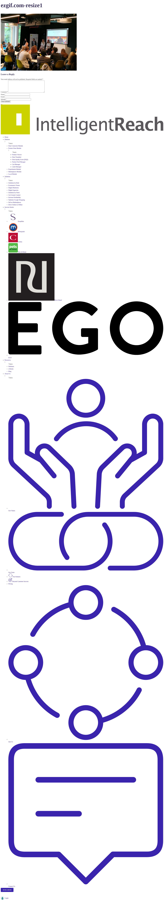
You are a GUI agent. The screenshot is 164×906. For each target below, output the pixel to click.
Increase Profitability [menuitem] (14, 197)
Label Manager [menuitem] (16, 167)
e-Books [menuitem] (10, 369)
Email (2, 97)
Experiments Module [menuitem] (14, 169)
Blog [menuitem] (9, 371)
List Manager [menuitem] (16, 164)
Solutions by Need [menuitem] (13, 192)
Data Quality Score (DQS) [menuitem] (20, 159)
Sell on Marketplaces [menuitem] (14, 202)
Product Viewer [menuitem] (17, 154)
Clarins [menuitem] (20, 242)
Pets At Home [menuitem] (22, 252)
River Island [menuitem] (58, 300)
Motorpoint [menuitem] (21, 231)
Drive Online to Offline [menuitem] (15, 205)
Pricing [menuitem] (10, 584)
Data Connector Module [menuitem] (15, 146)
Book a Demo (7, 890)
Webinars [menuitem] (11, 366)
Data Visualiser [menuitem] (16, 157)
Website (3, 99)
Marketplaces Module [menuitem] (14, 172)
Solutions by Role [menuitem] (13, 183)
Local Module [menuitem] (12, 174)
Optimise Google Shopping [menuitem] (16, 200)
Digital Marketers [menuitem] (13, 188)
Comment (4, 92)
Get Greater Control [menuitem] (14, 195)
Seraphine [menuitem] (21, 221)
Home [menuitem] (6, 137)
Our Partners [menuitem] (16, 576)
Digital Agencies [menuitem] (13, 190)
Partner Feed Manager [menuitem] (18, 162)
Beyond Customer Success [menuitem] (20, 581)
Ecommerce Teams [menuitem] (14, 185)
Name (2, 94)
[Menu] (1, 104)
